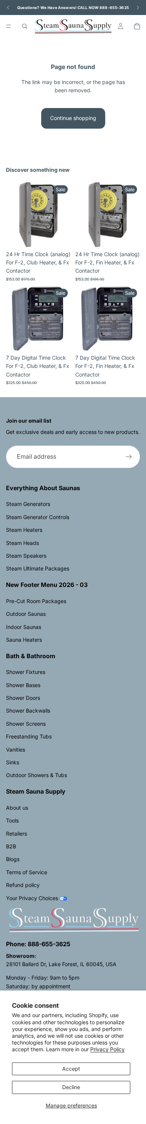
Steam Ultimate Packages (37, 568)
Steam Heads (22, 543)
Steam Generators (28, 504)
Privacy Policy (107, 1049)
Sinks (12, 762)
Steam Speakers (26, 555)
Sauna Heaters (24, 639)
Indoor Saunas (23, 627)
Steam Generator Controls (37, 517)
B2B (11, 846)
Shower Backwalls (28, 710)
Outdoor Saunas (26, 614)
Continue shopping (73, 118)
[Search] (24, 26)
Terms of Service (26, 872)
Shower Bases (23, 685)
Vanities (15, 749)
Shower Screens (26, 723)
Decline (71, 1087)
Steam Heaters (24, 530)
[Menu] (8, 26)
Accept (71, 1068)
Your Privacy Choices (32, 898)
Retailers (16, 833)
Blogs (12, 859)
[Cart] (137, 26)
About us (17, 807)
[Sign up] (129, 457)
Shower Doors (23, 698)
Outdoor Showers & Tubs (36, 775)
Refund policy (23, 885)
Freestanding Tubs (29, 736)
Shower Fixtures (25, 672)
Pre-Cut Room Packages (36, 601)
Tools (12, 820)
